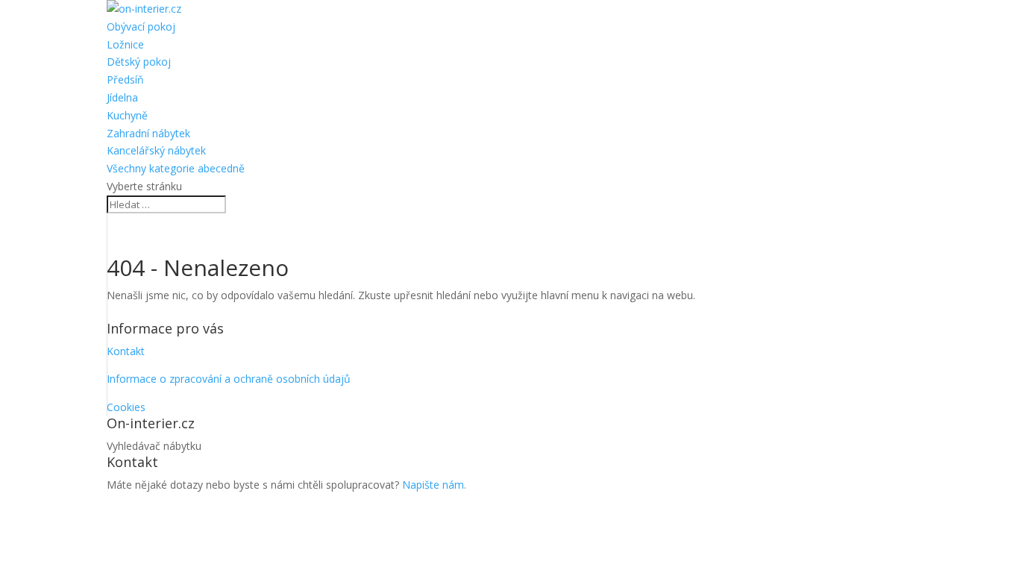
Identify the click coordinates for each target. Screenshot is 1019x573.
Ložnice (125, 44)
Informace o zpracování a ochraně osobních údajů (229, 379)
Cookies (126, 407)
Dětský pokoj (139, 61)
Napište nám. (434, 485)
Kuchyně (127, 115)
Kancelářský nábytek (156, 150)
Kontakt (126, 351)
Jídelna (122, 97)
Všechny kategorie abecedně (176, 168)
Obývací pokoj (141, 26)
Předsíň (125, 79)
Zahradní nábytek (148, 133)
